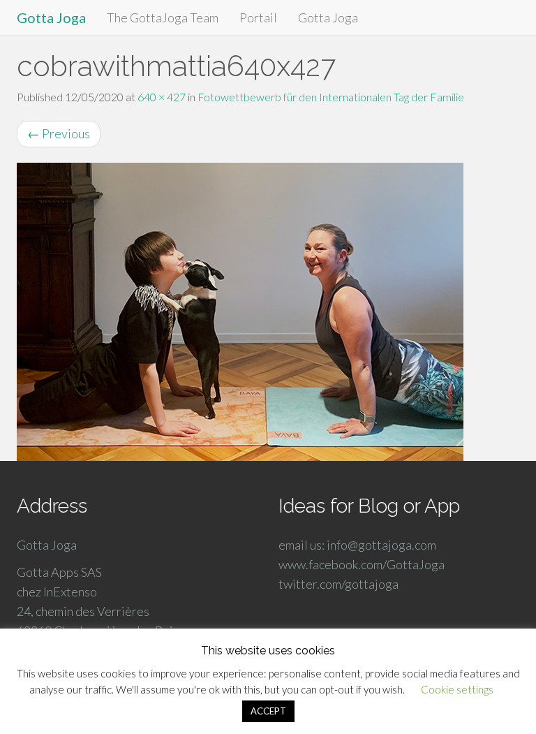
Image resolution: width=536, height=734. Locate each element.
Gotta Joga (51, 17)
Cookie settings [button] (457, 689)
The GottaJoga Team (162, 17)
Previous (58, 133)
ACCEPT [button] (268, 711)
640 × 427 (161, 96)
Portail (258, 17)
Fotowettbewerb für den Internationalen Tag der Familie (331, 96)
